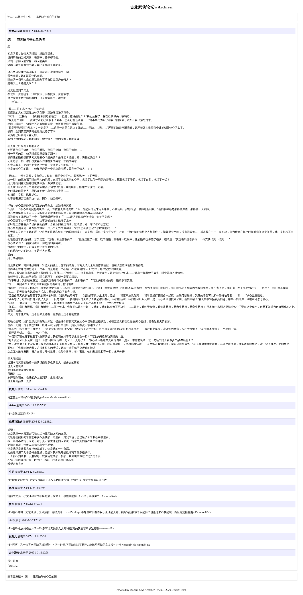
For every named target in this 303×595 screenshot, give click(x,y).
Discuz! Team (178, 589)
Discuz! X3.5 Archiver (142, 589)
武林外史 (20, 16)
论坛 (10, 16)
